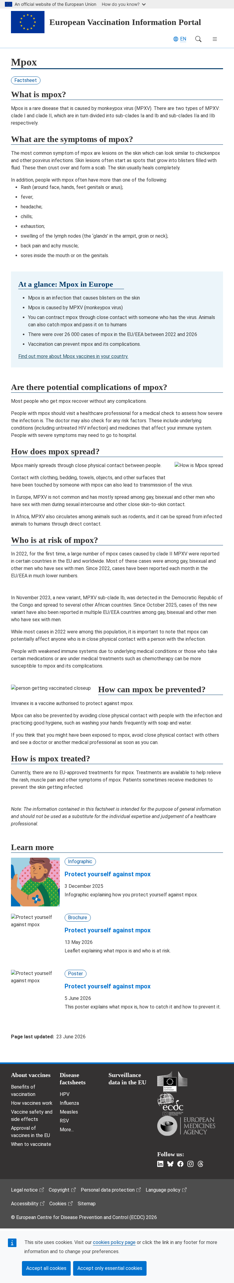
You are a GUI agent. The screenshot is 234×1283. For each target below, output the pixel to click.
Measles (69, 1112)
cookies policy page (114, 1242)
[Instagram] (190, 1164)
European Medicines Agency (186, 1126)
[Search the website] (198, 39)
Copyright (59, 1190)
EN (183, 39)
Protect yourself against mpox (108, 874)
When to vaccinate (31, 1144)
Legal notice (24, 1190)
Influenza (69, 1103)
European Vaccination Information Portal (125, 22)
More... (67, 1129)
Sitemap (87, 1204)
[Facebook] (180, 1164)
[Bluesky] (170, 1164)
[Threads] (200, 1164)
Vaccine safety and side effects (31, 1115)
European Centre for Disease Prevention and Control (170, 1104)
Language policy (163, 1190)
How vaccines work (31, 1103)
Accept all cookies (46, 1268)
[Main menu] (215, 39)
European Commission (172, 1081)
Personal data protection (108, 1190)
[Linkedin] (160, 1164)
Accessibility (24, 1204)
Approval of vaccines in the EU (30, 1131)
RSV (64, 1121)
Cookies (57, 1204)
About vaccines (31, 1075)
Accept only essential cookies (109, 1268)
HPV (64, 1094)
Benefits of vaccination (23, 1090)
